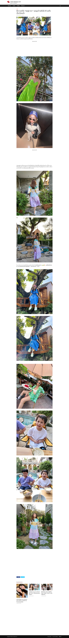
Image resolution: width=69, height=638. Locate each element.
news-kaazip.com (15, 2)
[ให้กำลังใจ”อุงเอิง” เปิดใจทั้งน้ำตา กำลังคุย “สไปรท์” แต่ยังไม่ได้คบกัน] (47, 590)
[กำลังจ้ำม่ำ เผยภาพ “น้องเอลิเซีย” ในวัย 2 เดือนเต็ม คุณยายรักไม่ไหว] (34, 590)
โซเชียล (18, 5)
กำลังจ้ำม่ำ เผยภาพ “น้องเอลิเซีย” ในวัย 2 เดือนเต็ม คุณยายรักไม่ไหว (34, 593)
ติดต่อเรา (23, 5)
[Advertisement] (34, 48)
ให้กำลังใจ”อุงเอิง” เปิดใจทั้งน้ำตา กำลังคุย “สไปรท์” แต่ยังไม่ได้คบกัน (46, 593)
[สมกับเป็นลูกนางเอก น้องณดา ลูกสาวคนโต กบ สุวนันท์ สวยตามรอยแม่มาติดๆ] (22, 597)
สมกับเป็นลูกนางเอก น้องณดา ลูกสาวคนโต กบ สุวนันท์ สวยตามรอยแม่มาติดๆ (21, 600)
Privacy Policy (49, 636)
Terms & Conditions (55, 636)
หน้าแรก (9, 5)
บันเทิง (14, 5)
